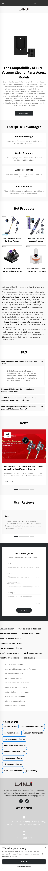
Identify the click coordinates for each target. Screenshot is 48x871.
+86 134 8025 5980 (24, 838)
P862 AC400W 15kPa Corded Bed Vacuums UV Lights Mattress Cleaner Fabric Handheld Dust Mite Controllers (36, 269)
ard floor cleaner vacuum (15, 706)
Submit (24, 610)
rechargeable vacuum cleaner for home (20, 669)
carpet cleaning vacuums (15, 697)
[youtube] (27, 801)
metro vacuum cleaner (14, 665)
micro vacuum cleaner (14, 674)
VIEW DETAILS (12, 225)
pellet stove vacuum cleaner (16, 687)
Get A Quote (24, 113)
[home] (24, 9)
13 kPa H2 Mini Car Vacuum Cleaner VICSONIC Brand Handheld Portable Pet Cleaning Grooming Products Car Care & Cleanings (36, 239)
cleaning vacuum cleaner (15, 701)
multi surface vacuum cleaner (17, 683)
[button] (16, 489)
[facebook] (21, 801)
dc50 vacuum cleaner (13, 678)
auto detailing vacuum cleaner (17, 692)
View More (8, 482)
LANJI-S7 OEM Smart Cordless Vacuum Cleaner (12, 239)
